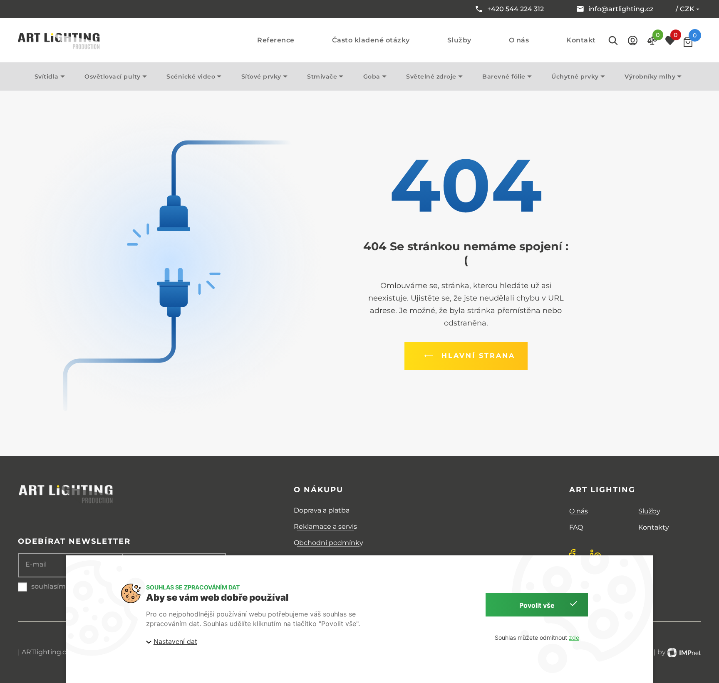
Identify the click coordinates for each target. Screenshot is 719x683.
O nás (519, 40)
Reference (276, 40)
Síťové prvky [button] (261, 76)
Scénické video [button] (190, 76)
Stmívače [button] (322, 76)
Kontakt (581, 40)
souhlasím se (53, 586)
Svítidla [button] (47, 76)
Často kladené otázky (371, 40)
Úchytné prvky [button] (575, 76)
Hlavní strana (478, 356)
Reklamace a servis (325, 526)
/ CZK (685, 9)
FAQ (576, 527)
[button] (632, 40)
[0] (688, 42)
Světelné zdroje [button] (431, 76)
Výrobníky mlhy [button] (650, 76)
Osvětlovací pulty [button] (112, 76)
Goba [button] (371, 76)
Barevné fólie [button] (504, 76)
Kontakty (653, 527)
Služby (459, 40)
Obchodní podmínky (328, 543)
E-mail (36, 564)
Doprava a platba (322, 510)
